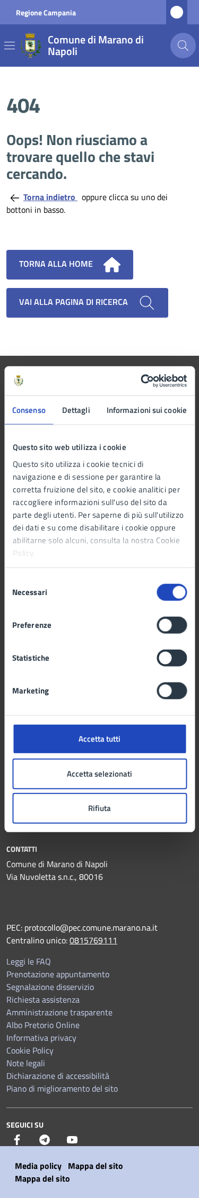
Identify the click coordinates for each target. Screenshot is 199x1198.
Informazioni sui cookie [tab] (147, 410)
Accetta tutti (99, 739)
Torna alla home (57, 263)
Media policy (38, 1165)
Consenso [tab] (29, 410)
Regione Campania (46, 12)
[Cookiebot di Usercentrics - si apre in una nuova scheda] (142, 381)
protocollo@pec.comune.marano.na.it (91, 927)
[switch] (172, 625)
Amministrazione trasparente (59, 1012)
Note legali (25, 1063)
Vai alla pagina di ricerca (74, 301)
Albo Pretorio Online (43, 1025)
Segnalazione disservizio (50, 986)
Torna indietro (50, 197)
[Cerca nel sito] (183, 45)
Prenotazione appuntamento (57, 974)
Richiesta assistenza (43, 999)
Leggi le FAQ (28, 961)
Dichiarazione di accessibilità (57, 1075)
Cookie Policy (30, 1050)
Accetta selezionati (99, 773)
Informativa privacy (41, 1037)
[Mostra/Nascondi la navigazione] (9, 45)
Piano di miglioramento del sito (62, 1088)
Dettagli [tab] (76, 410)
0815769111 (93, 940)
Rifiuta (99, 808)
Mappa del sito (95, 1165)
